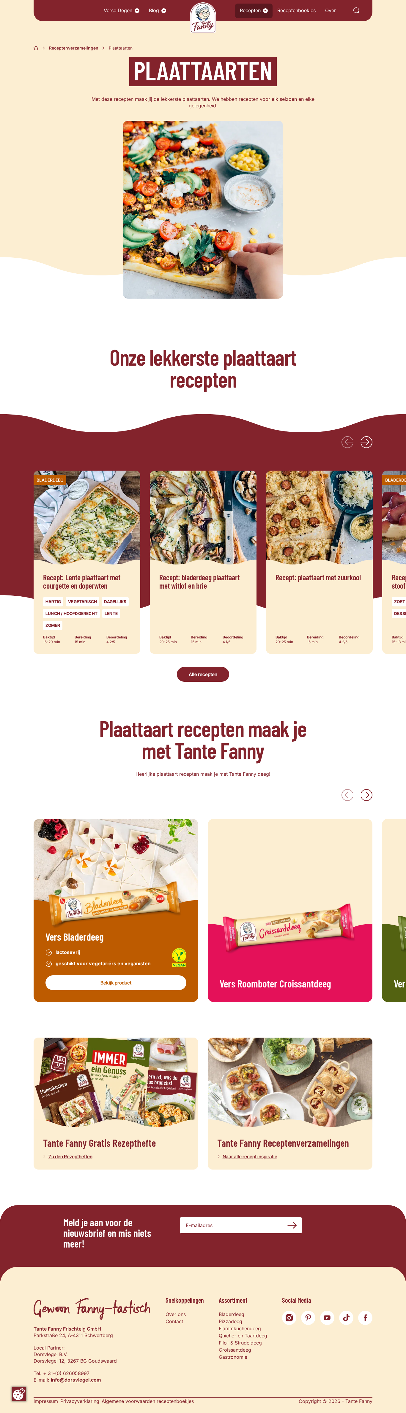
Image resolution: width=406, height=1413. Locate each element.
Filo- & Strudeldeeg (240, 1343)
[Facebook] (365, 1318)
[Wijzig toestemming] (19, 1394)
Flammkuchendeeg (240, 1328)
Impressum (46, 1401)
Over (330, 10)
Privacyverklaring (79, 1401)
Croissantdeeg (235, 1350)
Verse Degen (118, 10)
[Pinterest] (308, 1318)
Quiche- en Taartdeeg (243, 1336)
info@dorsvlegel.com (76, 1380)
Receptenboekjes (296, 10)
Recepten (250, 10)
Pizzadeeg (230, 1321)
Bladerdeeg (231, 1314)
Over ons (176, 1314)
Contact (174, 1321)
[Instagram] (289, 1318)
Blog (154, 10)
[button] (137, 10)
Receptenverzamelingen (73, 47)
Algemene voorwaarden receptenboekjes (148, 1401)
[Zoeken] (356, 10)
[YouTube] (327, 1318)
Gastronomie (233, 1357)
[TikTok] (346, 1318)
